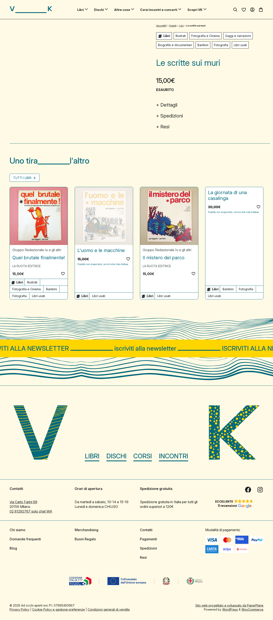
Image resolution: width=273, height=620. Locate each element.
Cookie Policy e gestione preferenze (58, 609)
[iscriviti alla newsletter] (136, 348)
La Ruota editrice (26, 266)
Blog (13, 548)
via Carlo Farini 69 (23, 502)
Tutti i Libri (22, 178)
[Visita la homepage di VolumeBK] (31, 9)
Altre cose (122, 10)
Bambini (202, 45)
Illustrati (181, 36)
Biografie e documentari (175, 45)
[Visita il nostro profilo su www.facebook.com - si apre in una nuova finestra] (248, 489)
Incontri (173, 456)
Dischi (99, 10)
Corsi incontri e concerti (158, 10)
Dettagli (168, 105)
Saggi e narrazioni (238, 36)
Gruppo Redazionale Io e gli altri (36, 250)
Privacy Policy (19, 609)
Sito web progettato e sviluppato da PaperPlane (229, 605)
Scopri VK (194, 10)
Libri (80, 10)
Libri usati (240, 45)
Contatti (146, 530)
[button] (63, 273)
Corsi (142, 456)
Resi (165, 126)
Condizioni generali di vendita (109, 609)
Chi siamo (17, 530)
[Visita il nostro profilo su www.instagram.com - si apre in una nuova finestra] (260, 489)
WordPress (230, 609)
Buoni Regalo (85, 539)
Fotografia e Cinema (205, 36)
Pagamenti (148, 539)
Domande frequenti (25, 539)
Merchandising (86, 530)
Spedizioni (171, 116)
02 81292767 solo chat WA (31, 511)
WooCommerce (252, 609)
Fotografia (221, 45)
